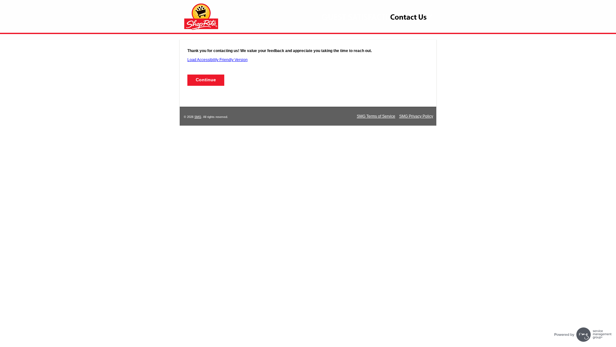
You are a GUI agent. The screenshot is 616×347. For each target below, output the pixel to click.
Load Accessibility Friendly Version (217, 60)
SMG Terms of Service (376, 116)
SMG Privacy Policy (416, 116)
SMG (197, 117)
